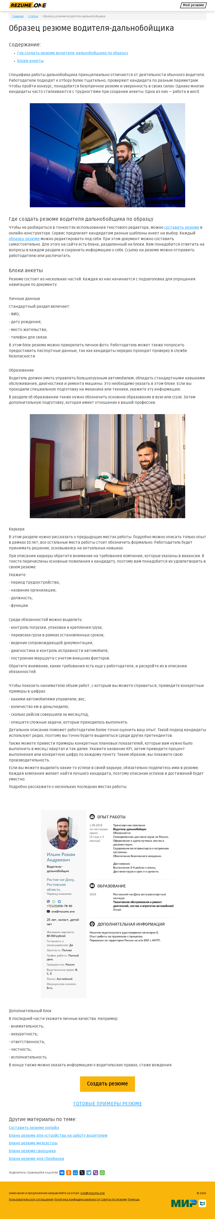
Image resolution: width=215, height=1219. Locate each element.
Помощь (134, 1199)
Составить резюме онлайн (34, 1127)
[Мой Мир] (75, 1172)
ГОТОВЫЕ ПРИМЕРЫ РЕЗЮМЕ (107, 1104)
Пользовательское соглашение (31, 1199)
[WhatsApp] (102, 1172)
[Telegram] (88, 1172)
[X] (82, 1172)
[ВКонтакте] (61, 1172)
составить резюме (181, 227)
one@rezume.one (92, 1193)
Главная (18, 16)
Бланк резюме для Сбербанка (36, 1158)
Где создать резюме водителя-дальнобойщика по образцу (72, 53)
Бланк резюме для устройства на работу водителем (58, 1135)
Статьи (33, 16)
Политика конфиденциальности (77, 1199)
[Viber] (95, 1172)
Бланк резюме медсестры (33, 1143)
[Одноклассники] (68, 1172)
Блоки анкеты (30, 61)
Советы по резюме (114, 1199)
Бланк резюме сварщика (32, 1151)
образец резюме (24, 239)
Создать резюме (107, 1084)
